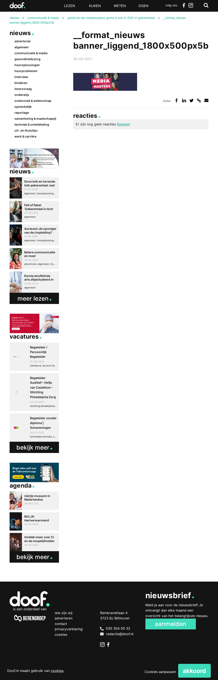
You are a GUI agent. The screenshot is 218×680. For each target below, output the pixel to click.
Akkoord (194, 670)
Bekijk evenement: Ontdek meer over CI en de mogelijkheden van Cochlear (34, 542)
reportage (21, 112)
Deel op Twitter (191, 100)
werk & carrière (25, 136)
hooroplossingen (27, 65)
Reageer (123, 124)
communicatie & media (30, 53)
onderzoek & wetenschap (32, 100)
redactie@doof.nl (119, 634)
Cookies (61, 634)
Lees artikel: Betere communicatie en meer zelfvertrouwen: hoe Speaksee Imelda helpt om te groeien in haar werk (34, 258)
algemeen (21, 47)
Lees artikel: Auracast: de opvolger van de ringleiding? (34, 235)
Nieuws (20, 33)
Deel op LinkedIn (184, 100)
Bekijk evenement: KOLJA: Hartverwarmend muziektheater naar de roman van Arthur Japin (34, 521)
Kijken (95, 6)
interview (21, 77)
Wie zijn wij (63, 613)
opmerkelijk (23, 106)
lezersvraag (23, 89)
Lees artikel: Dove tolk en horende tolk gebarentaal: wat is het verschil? (34, 188)
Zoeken (206, 5)
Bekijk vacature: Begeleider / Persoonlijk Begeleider (34, 356)
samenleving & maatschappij (35, 118)
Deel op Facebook (176, 100)
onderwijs (21, 95)
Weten (120, 6)
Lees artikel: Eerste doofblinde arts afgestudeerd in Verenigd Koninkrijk (34, 282)
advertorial (22, 41)
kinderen (20, 83)
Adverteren (63, 618)
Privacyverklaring (69, 629)
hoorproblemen (25, 71)
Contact (61, 624)
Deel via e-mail (206, 100)
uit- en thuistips (26, 130)
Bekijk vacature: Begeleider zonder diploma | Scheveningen (34, 427)
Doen (143, 6)
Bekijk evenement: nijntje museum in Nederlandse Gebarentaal (34, 500)
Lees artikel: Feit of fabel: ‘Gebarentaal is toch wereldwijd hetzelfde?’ (34, 211)
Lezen (69, 6)
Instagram (190, 5)
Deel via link (199, 100)
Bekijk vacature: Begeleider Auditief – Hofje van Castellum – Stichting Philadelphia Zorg (34, 392)
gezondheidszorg (27, 59)
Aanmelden (170, 623)
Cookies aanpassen (160, 672)
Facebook (184, 5)
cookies (57, 671)
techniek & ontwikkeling (31, 124)
